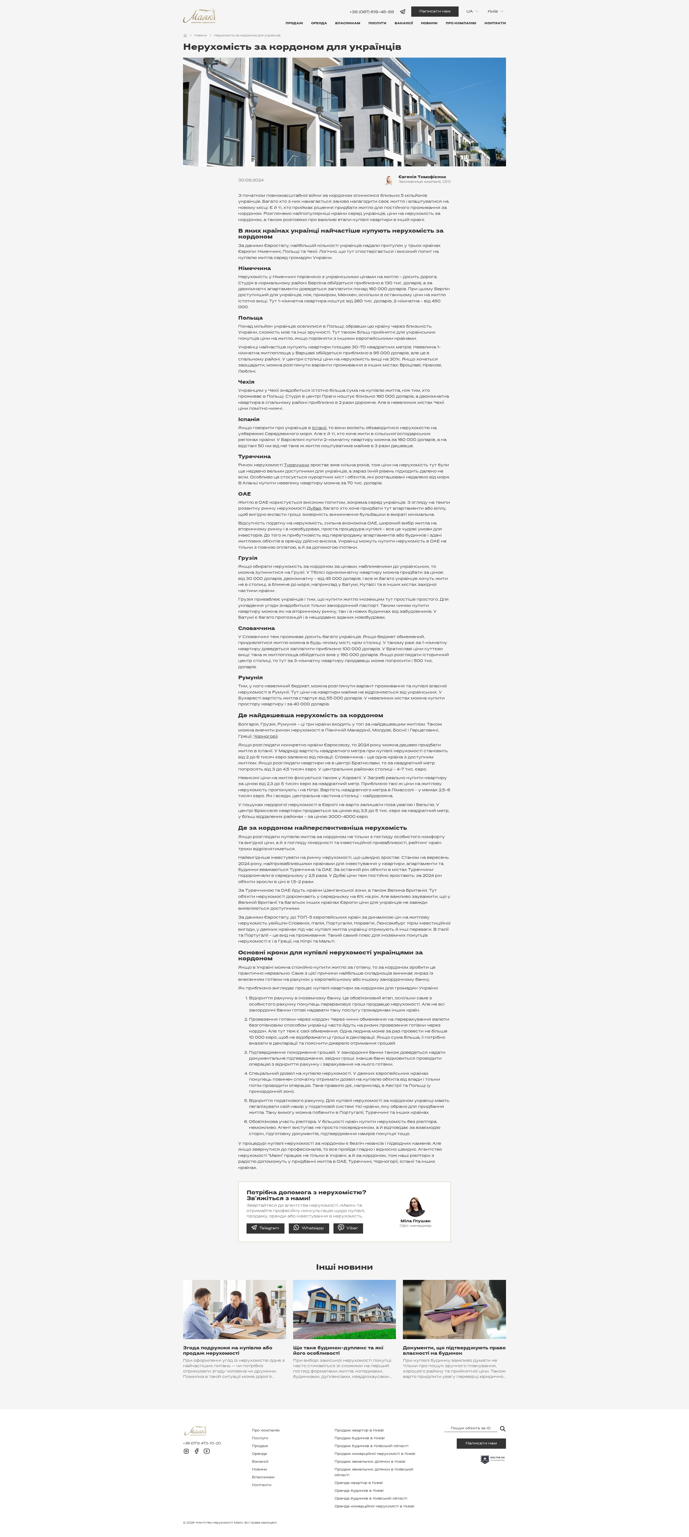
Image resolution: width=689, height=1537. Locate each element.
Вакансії (404, 23)
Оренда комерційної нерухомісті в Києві (374, 1506)
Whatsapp (313, 1228)
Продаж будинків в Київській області (371, 1446)
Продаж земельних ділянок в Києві (370, 1462)
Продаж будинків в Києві (360, 1438)
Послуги (377, 23)
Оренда (319, 23)
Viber (352, 1228)
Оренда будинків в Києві (359, 1491)
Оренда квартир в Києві (359, 1483)
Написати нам (435, 11)
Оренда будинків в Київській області (371, 1498)
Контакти (495, 23)
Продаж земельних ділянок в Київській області (374, 1472)
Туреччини (296, 465)
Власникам (347, 23)
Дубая (314, 508)
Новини (429, 23)
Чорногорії (266, 736)
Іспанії (319, 428)
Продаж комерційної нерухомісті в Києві (375, 1454)
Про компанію (461, 23)
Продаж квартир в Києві (359, 1430)
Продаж (294, 23)
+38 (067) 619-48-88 (372, 12)
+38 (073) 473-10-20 (202, 1443)
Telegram (269, 1228)
